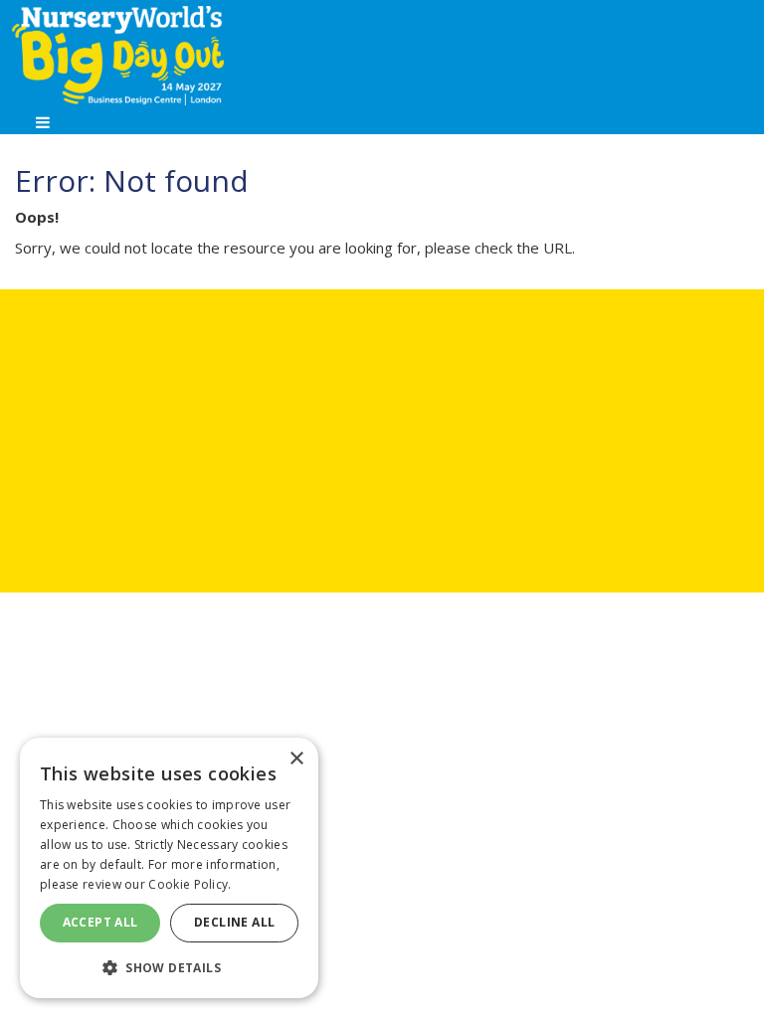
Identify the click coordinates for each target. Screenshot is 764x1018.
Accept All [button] (100, 922)
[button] (169, 966)
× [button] (295, 759)
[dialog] (169, 868)
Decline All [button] (234, 922)
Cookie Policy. (189, 884)
